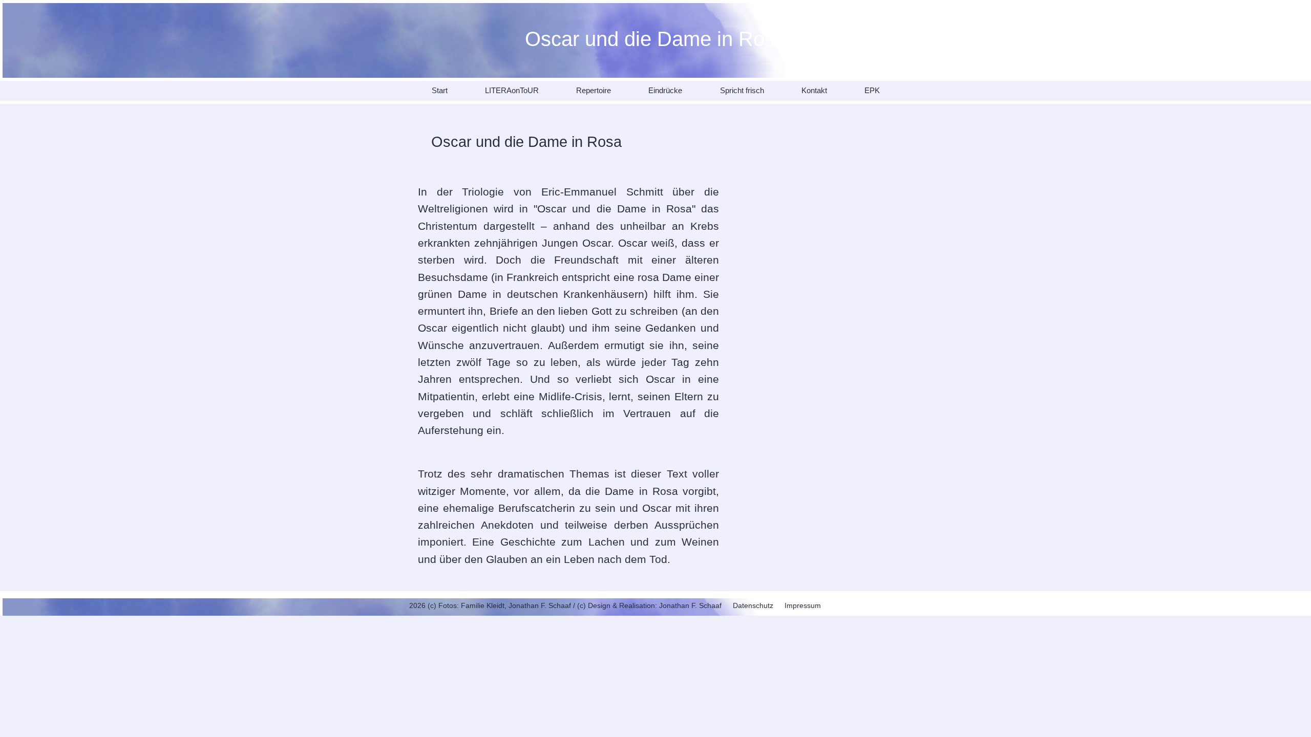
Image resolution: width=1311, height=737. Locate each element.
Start (440, 90)
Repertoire (593, 90)
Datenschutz (753, 605)
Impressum (803, 605)
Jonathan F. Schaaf (690, 605)
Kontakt (814, 90)
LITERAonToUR (512, 90)
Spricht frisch (742, 90)
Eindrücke (665, 90)
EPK (872, 90)
